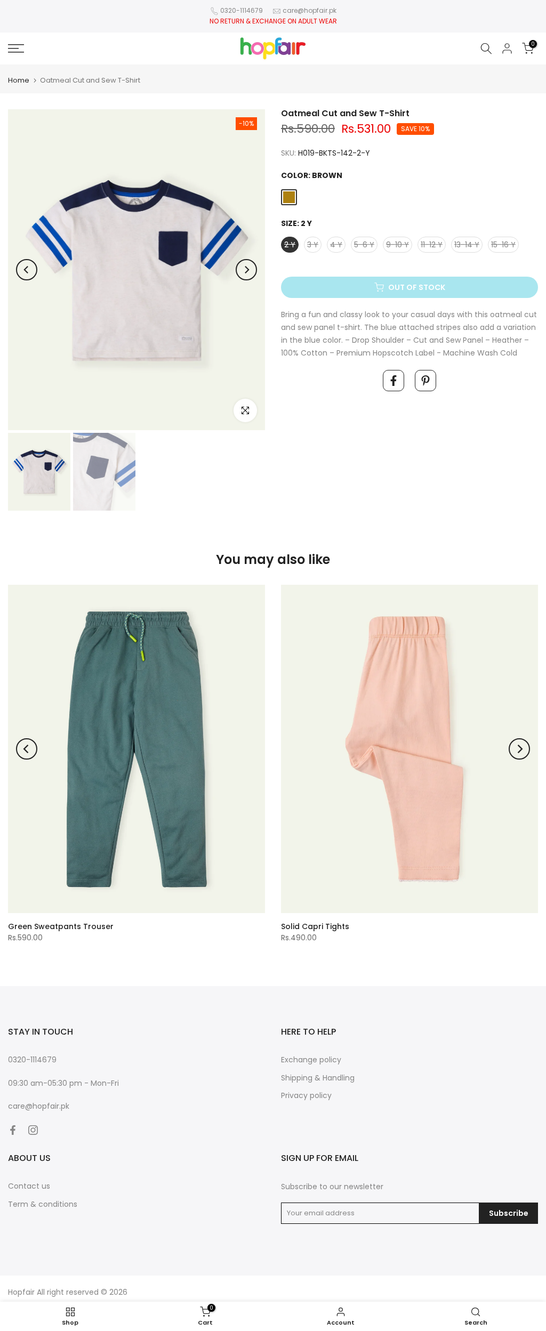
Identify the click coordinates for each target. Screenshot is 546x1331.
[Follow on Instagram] (33, 1130)
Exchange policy (311, 1059)
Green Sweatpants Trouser (61, 926)
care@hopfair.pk (309, 10)
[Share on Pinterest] (425, 380)
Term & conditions (42, 1204)
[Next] (246, 269)
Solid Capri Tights (315, 926)
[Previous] (26, 269)
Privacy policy (306, 1095)
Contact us (29, 1186)
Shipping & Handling (318, 1077)
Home (18, 80)
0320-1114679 (241, 10)
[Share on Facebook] (393, 380)
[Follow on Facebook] (13, 1130)
